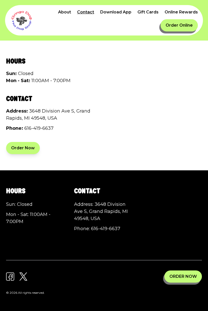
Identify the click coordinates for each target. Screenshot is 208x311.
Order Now (23, 147)
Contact (85, 12)
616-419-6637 (39, 128)
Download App (115, 12)
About (64, 12)
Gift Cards (148, 12)
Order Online (179, 25)
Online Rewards (181, 12)
